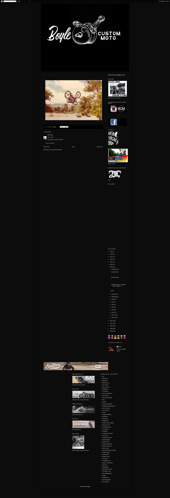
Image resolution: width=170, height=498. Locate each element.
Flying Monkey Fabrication (108, 406)
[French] (112, 336)
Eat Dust (104, 402)
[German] (115, 336)
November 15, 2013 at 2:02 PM (55, 139)
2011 (111, 323)
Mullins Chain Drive (107, 446)
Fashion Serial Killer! (107, 404)
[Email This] (61, 127)
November (114, 272)
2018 (111, 254)
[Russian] (109, 338)
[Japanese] (115, 338)
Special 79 (104, 465)
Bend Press (105, 378)
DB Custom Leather (107, 397)
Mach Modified (106, 439)
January (113, 317)
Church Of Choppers (107, 393)
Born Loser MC (106, 387)
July (112, 302)
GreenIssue (105, 418)
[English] (109, 336)
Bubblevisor (105, 389)
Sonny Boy (105, 458)
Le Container (105, 429)
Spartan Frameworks (107, 463)
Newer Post (47, 147)
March (113, 312)
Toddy (103, 475)
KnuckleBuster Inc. (106, 427)
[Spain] (118, 336)
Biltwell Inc (105, 380)
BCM (119, 346)
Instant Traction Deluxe (108, 423)
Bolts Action (105, 385)
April (112, 309)
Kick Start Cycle (106, 425)
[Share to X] (64, 127)
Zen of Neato (105, 482)
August (113, 299)
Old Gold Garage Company (109, 450)
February (113, 315)
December (114, 269)
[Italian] (121, 336)
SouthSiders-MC (106, 460)
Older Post (99, 147)
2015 (111, 262)
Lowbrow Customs (107, 437)
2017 (111, 256)
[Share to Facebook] (66, 127)
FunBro (104, 412)
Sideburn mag (105, 456)
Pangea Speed (106, 452)
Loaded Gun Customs (107, 433)
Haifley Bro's (105, 420)
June (112, 304)
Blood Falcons (105, 383)
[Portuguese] (112, 338)
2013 (111, 267)
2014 (111, 264)
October (113, 294)
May (112, 307)
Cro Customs (105, 395)
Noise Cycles (105, 448)
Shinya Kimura (105, 454)
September (114, 296)
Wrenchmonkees (106, 479)
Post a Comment (50, 143)
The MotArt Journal (107, 469)
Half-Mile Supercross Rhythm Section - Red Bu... (118, 285)
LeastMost (104, 431)
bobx (48, 135)
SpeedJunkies (105, 467)
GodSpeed (105, 416)
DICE (103, 399)
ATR (103, 376)
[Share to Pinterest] (67, 127)
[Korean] (118, 338)
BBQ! (112, 291)
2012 (111, 320)
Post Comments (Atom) (56, 149)
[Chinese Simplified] (125, 338)
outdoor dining (115, 277)
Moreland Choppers (107, 444)
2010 (111, 326)
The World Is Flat (106, 471)
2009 (111, 328)
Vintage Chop (105, 477)
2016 (111, 259)
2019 (111, 251)
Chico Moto (105, 391)
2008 (111, 331)
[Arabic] (121, 338)
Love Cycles (105, 435)
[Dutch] (125, 336)
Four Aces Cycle (106, 408)
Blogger (88, 486)
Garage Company (106, 414)
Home (73, 147)
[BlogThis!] (62, 127)
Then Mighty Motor (107, 473)
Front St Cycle (105, 410)
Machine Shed (105, 442)
